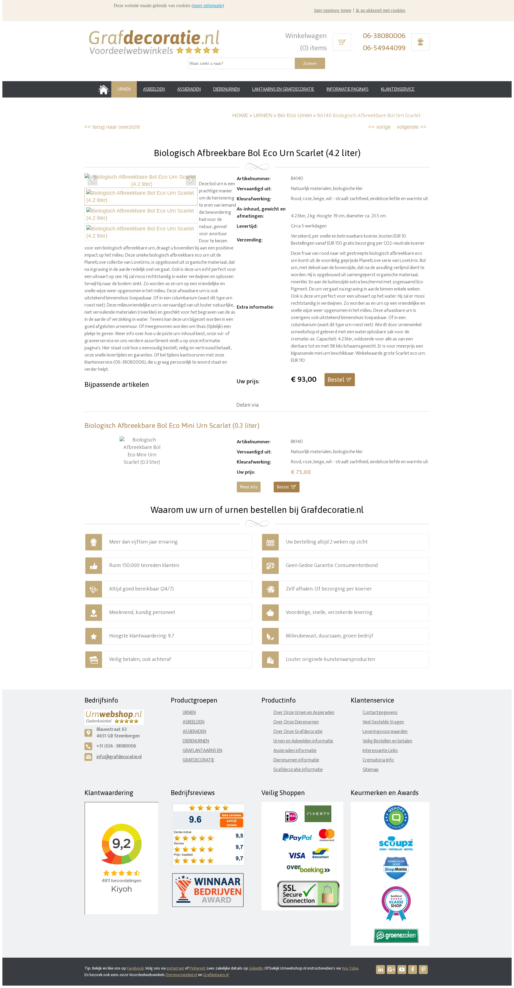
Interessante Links (380, 751)
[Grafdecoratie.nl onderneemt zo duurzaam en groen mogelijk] (396, 941)
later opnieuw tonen (332, 10)
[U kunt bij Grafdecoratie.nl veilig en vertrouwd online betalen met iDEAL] (291, 821)
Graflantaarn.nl (216, 974)
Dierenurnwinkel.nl (181, 974)
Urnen (189, 713)
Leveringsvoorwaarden (385, 732)
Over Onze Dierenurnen (296, 722)
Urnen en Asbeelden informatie (303, 741)
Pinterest (197, 968)
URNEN (262, 115)
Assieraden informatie (294, 751)
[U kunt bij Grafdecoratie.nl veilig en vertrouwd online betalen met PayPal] (297, 840)
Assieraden (194, 732)
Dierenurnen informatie (296, 760)
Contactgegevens (380, 713)
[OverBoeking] (308, 872)
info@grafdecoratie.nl (119, 757)
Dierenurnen (196, 741)
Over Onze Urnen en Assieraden (303, 713)
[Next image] (191, 180)
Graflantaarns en (202, 751)
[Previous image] (92, 180)
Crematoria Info (378, 760)
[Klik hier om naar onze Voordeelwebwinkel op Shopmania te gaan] (396, 878)
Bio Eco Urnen (295, 115)
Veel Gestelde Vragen (383, 722)
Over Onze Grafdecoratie (297, 732)
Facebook (135, 968)
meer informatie (207, 5)
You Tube (350, 968)
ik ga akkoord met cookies (380, 10)
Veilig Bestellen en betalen (387, 741)
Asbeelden (193, 722)
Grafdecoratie (198, 760)
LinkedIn (256, 968)
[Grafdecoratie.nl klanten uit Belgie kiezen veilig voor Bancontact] (320, 857)
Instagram (175, 968)
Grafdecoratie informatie (298, 770)
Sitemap (371, 770)
